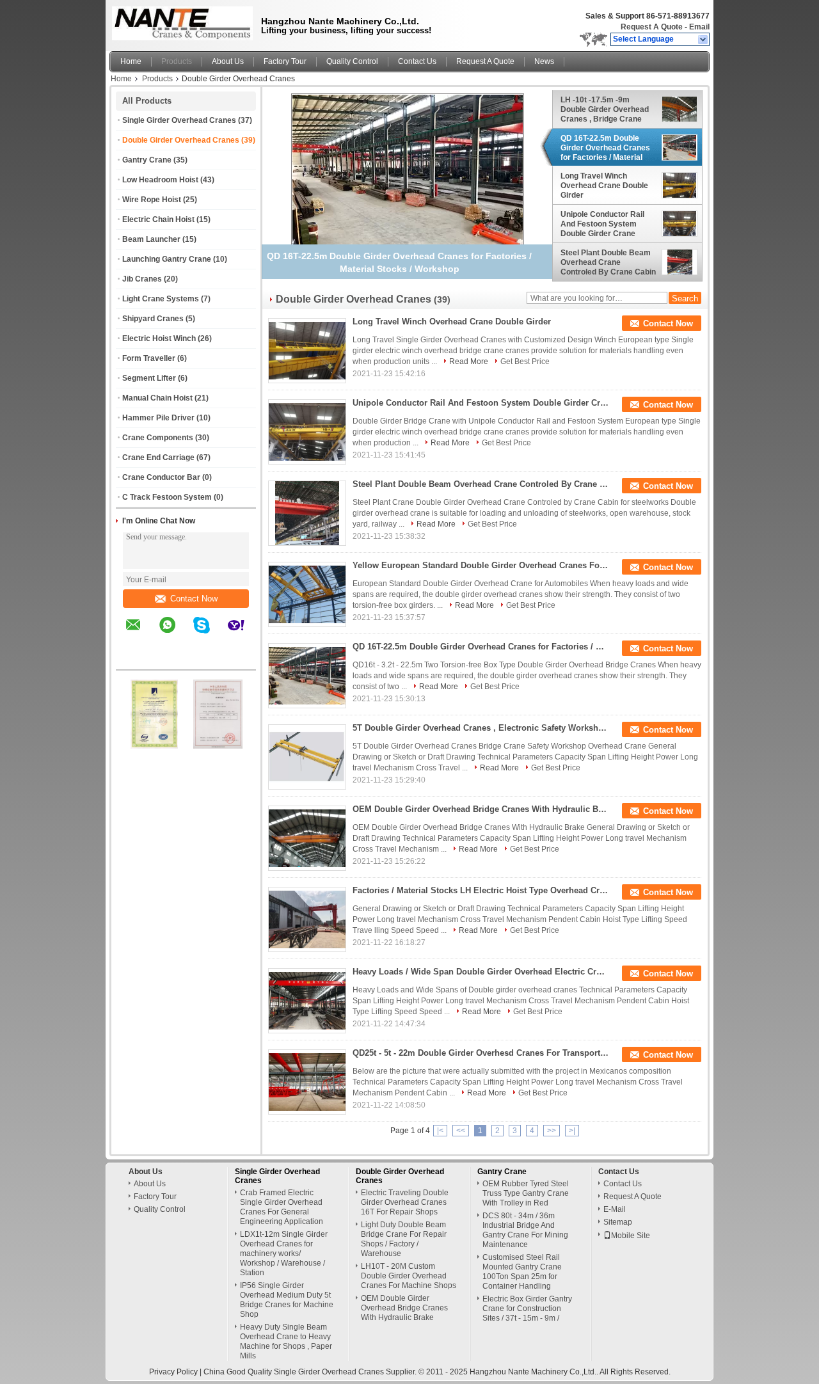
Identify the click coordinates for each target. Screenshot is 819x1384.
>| (572, 1130)
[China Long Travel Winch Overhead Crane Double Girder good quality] (407, 180)
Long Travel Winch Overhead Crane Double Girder (604, 186)
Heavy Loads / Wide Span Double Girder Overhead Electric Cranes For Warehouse (480, 971)
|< (440, 1130)
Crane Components (157, 437)
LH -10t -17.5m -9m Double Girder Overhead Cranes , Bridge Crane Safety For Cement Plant (605, 109)
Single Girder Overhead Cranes (179, 120)
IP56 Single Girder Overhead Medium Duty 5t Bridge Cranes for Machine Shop (286, 1300)
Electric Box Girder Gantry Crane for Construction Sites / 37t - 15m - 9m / (527, 1308)
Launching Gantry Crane (166, 259)
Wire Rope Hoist (151, 199)
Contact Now (194, 598)
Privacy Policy (173, 1371)
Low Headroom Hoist (160, 179)
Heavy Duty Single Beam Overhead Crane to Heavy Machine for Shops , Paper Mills (286, 1341)
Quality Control (352, 61)
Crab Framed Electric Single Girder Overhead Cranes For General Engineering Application (281, 1207)
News (544, 61)
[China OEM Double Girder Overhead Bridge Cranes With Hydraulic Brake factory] (307, 838)
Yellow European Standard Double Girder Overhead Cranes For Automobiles (480, 565)
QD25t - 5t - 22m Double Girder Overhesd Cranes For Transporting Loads (480, 1053)
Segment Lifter (149, 378)
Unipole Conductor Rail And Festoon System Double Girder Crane (602, 224)
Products (176, 61)
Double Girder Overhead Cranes (180, 140)
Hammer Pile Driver (158, 417)
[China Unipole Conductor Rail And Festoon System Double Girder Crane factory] (307, 432)
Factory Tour (285, 61)
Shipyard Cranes (153, 318)
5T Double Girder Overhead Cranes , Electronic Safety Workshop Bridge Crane (480, 728)
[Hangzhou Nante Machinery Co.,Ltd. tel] (133, 658)
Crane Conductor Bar (161, 477)
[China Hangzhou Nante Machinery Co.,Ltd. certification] (154, 746)
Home (130, 61)
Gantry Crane (146, 159)
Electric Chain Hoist (158, 219)
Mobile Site (630, 1235)
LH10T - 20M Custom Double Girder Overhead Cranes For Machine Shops (408, 1276)
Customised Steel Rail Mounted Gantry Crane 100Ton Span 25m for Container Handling (522, 1272)
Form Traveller (148, 358)
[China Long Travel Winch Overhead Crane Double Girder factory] (307, 350)
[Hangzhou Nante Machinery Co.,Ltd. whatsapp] (175, 634)
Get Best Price (525, 361)
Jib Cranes (142, 278)
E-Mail (614, 1209)
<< (460, 1130)
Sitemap (617, 1222)
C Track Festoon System (167, 497)
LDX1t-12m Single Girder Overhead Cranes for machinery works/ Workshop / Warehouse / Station (284, 1253)
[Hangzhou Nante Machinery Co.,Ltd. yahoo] (244, 634)
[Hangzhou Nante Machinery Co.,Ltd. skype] (209, 634)
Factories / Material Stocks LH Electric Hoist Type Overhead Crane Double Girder (480, 890)
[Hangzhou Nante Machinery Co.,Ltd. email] (141, 634)
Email (699, 26)
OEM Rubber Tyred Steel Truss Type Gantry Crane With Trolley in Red (525, 1193)
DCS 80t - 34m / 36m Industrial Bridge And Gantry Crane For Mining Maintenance (525, 1230)
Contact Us (417, 61)
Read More (468, 361)
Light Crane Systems (160, 298)
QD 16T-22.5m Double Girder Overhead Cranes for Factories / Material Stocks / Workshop (605, 148)
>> (551, 1130)
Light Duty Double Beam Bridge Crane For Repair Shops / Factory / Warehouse (404, 1239)
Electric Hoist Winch (159, 338)
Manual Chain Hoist (157, 398)
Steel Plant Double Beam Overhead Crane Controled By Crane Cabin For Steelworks (608, 262)
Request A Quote (652, 26)
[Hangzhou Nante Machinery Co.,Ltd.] (703, 39)
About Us (228, 61)
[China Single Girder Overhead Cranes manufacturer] (179, 22)
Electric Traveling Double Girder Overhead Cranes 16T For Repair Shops (405, 1202)
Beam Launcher (151, 239)
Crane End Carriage (158, 457)
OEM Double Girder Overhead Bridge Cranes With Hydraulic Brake (480, 809)
